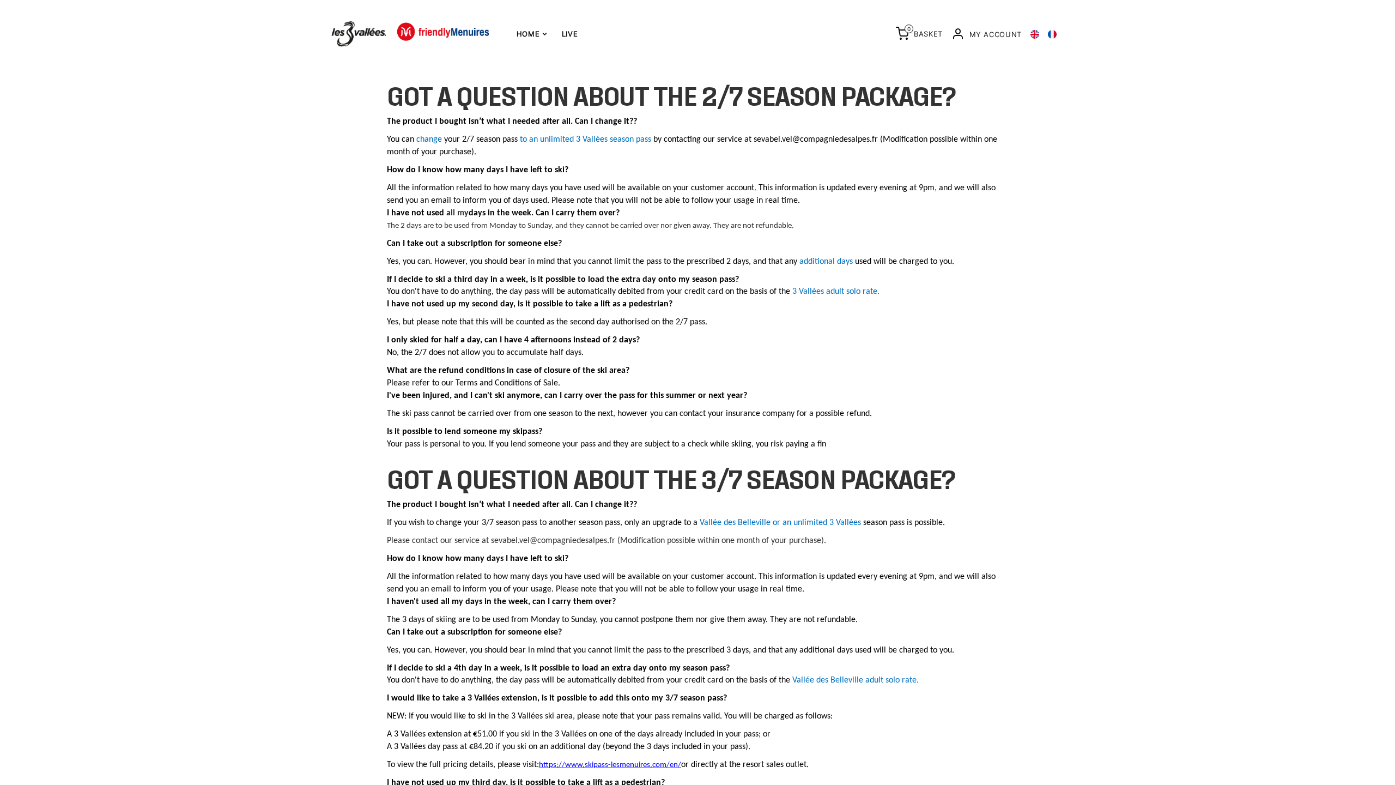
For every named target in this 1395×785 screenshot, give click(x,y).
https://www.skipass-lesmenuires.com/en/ (610, 765)
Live (570, 33)
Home (529, 33)
